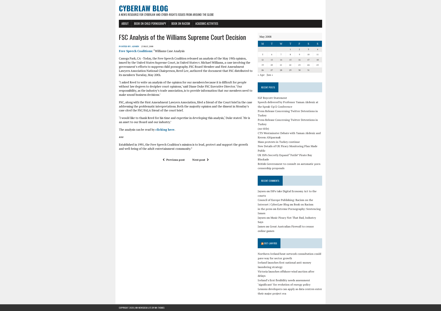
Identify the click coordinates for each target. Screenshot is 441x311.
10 (308, 54)
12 (262, 59)
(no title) (263, 128)
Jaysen (262, 191)
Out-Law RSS (270, 243)
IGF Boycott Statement (272, 98)
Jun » (270, 75)
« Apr (261, 75)
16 (299, 59)
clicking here (165, 130)
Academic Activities (206, 23)
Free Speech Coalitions (135, 51)
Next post (198, 160)
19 (262, 65)
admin (135, 46)
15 (290, 59)
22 (290, 65)
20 (272, 65)
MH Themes (160, 307)
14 (281, 59)
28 (281, 70)
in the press (265, 209)
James (261, 226)
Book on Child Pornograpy (150, 23)
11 (317, 54)
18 (317, 59)
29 (290, 70)
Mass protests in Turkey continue (279, 142)
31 (308, 70)
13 (272, 59)
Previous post (175, 160)
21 (281, 65)
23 (299, 65)
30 (299, 70)
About (125, 23)
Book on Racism (180, 23)
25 (317, 65)
